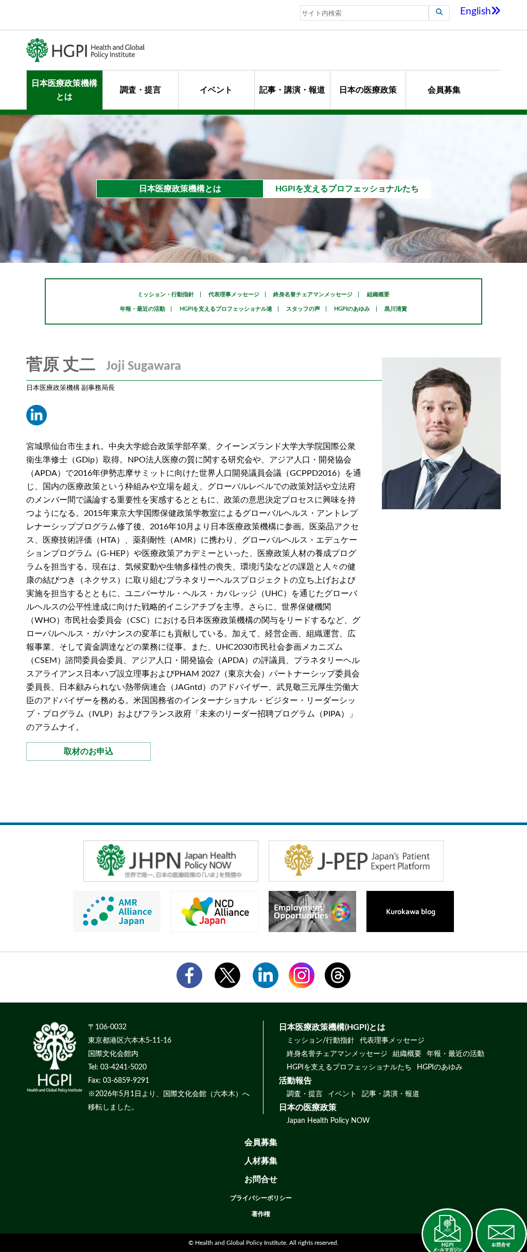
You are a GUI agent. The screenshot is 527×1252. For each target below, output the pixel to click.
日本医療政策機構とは (64, 90)
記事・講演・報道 (292, 90)
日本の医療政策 (368, 90)
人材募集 (260, 1161)
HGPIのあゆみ (352, 309)
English (475, 11)
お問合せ (260, 1179)
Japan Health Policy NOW (328, 1120)
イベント (216, 90)
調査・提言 (140, 90)
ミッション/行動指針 (321, 1040)
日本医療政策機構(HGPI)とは (332, 1027)
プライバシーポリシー (261, 1198)
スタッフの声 (303, 309)
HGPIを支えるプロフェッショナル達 (226, 309)
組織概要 (378, 294)
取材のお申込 (88, 751)
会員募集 (444, 90)
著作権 (261, 1214)
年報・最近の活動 (142, 309)
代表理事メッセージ (233, 294)
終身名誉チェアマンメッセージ (313, 294)
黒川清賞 (395, 309)
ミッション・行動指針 (165, 294)
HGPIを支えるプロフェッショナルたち (349, 1067)
